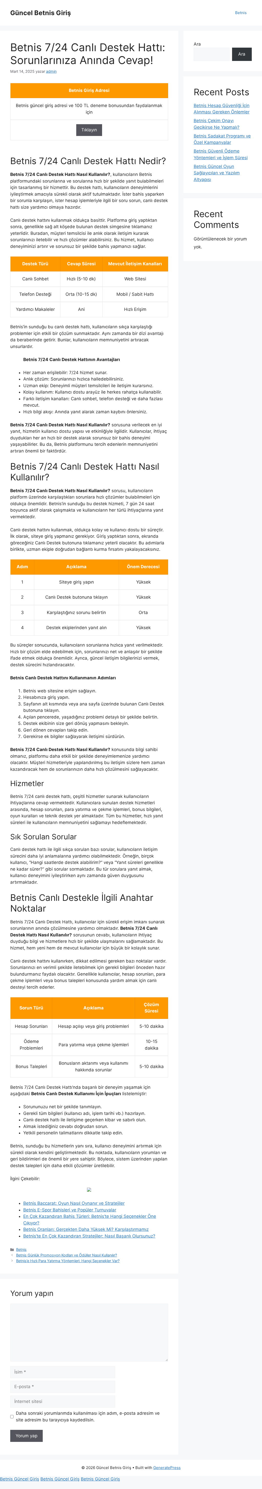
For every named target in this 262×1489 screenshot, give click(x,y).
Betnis (241, 12)
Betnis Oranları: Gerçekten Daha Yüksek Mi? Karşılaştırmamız (86, 1229)
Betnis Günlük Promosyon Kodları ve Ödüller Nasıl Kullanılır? (66, 1255)
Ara (197, 44)
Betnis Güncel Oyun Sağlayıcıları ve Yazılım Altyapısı (217, 173)
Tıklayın (89, 129)
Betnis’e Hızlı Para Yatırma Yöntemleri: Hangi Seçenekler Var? (67, 1261)
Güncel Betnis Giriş (40, 13)
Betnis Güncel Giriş (19, 1479)
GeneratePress (167, 1467)
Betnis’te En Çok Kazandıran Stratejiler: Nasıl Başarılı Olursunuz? (89, 1236)
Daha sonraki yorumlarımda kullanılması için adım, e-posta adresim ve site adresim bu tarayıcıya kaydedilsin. (88, 1416)
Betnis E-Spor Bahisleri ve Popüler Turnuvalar (69, 1209)
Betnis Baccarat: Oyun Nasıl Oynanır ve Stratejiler (74, 1203)
